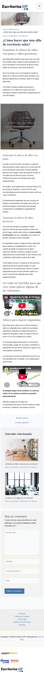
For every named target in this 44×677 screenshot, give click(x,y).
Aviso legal (22, 619)
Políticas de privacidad (22, 622)
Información (24, 467)
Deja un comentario (10, 36)
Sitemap (22, 625)
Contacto (22, 614)
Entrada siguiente (22, 423)
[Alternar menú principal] (39, 6)
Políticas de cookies (22, 616)
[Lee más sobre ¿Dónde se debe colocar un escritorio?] (22, 450)
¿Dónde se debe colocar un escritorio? (21, 464)
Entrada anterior (22, 418)
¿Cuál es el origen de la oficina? (19, 498)
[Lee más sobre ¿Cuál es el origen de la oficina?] (22, 484)
